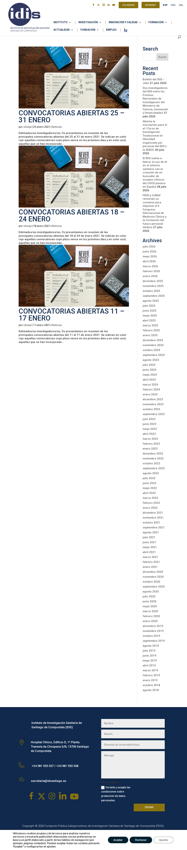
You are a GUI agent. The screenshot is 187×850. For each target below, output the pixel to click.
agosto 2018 (151, 690)
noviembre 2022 (153, 458)
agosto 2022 (151, 473)
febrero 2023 (151, 443)
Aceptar (118, 840)
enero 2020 (150, 621)
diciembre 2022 (153, 453)
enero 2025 (150, 335)
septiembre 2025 (154, 296)
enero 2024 (150, 394)
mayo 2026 (150, 256)
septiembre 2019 (154, 640)
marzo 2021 (150, 557)
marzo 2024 (150, 384)
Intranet (150, 5)
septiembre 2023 (154, 414)
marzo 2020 (150, 611)
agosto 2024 (151, 360)
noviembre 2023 (153, 404)
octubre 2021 (151, 522)
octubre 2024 (151, 350)
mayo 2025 (150, 315)
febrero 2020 (151, 616)
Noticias (57, 126)
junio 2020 (149, 601)
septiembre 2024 (154, 355)
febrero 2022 (151, 502)
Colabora (128, 5)
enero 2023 (150, 448)
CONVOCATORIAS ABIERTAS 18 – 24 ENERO (72, 215)
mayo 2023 (150, 429)
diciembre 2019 (153, 626)
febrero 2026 (151, 271)
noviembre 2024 (153, 345)
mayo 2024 (150, 374)
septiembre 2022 (154, 468)
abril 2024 (149, 379)
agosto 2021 (151, 532)
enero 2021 (150, 567)
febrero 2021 (151, 562)
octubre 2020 (151, 581)
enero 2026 (150, 276)
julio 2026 (149, 246)
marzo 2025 (150, 325)
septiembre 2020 (154, 586)
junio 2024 (149, 369)
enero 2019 (150, 680)
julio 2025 (149, 305)
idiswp (27, 126)
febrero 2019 (151, 675)
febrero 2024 (151, 389)
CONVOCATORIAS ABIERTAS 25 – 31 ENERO (72, 116)
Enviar (149, 807)
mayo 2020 (150, 606)
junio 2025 (149, 310)
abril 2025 (149, 320)
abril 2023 (149, 433)
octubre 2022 (151, 463)
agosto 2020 (151, 591)
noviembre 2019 (153, 631)
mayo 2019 (150, 660)
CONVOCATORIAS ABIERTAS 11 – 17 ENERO (72, 314)
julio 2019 (149, 650)
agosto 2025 (151, 300)
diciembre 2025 (153, 281)
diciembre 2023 (153, 399)
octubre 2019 (151, 636)
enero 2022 (150, 507)
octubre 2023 (151, 409)
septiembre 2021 (154, 527)
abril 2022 (149, 493)
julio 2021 (149, 537)
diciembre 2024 (153, 340)
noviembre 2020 (153, 576)
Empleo (111, 29)
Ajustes (163, 840)
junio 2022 (149, 483)
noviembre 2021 (153, 517)
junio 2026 (149, 251)
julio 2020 (149, 596)
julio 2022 (149, 478)
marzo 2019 (150, 670)
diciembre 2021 (153, 512)
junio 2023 (149, 424)
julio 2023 (149, 419)
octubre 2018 (151, 685)
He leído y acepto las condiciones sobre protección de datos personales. (115, 794)
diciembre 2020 (153, 571)
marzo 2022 (150, 498)
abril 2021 (149, 552)
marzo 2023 (150, 438)
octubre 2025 (151, 291)
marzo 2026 (150, 266)
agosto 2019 (151, 645)
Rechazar (141, 840)
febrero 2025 (151, 330)
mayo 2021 (150, 547)
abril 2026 (149, 261)
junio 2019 (149, 655)
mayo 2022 (150, 488)
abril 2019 (149, 665)
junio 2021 (149, 542)
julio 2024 (149, 365)
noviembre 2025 (153, 286)
